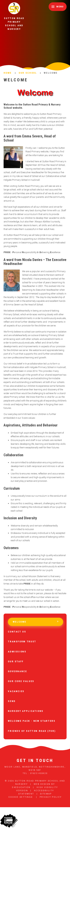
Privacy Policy (51, 797)
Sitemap (46, 793)
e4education (21, 787)
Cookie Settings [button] (20, 797)
